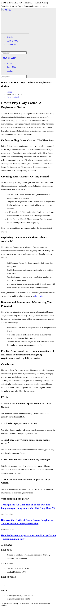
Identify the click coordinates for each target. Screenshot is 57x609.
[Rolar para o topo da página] (2, 607)
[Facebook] (7, 582)
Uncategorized (13, 97)
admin (9, 92)
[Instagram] (7, 585)
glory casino (39, 296)
